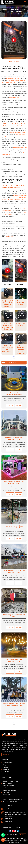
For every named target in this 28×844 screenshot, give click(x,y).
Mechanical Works (8, 788)
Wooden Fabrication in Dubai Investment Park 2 (14, 482)
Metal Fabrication (8, 783)
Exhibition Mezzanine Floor (10, 801)
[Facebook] (10, 831)
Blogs (4, 765)
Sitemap (5, 774)
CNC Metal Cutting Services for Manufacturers (7, 348)
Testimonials (6, 769)
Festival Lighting (7, 794)
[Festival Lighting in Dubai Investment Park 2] (14, 645)
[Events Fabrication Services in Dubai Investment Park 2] (14, 378)
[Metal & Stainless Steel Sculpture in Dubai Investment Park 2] (14, 689)
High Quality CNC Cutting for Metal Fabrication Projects (7, 303)
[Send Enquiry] (3, 840)
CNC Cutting (6, 792)
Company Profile (8, 762)
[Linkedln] (18, 831)
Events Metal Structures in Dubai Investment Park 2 (14, 571)
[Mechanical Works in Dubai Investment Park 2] (14, 511)
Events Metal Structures (9, 790)
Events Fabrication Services (11, 781)
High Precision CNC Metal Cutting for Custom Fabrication (21, 349)
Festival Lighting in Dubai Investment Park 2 (14, 660)
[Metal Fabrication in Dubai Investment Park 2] (14, 423)
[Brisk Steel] (9, 2)
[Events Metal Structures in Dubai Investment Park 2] (14, 556)
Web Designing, (9, 840)
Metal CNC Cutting (8, 797)
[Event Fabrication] (14, 40)
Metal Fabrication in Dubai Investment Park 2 (14, 438)
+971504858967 (9, 819)
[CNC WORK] (7, 270)
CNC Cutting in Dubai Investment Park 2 (14, 616)
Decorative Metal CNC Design (20, 303)
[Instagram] (15, 831)
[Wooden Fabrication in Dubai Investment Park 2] (14, 467)
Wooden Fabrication (9, 785)
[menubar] (25, 2)
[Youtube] (13, 831)
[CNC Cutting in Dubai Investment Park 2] (14, 600)
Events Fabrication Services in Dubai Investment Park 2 (14, 394)
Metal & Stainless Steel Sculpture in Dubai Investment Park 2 (14, 704)
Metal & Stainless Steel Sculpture (12, 799)
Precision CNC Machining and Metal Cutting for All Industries (7, 326)
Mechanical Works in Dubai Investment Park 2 (14, 527)
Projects (5, 767)
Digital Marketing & (18, 840)
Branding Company (14, 842)
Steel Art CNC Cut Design (20, 324)
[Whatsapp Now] (25, 840)
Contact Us (6, 771)
